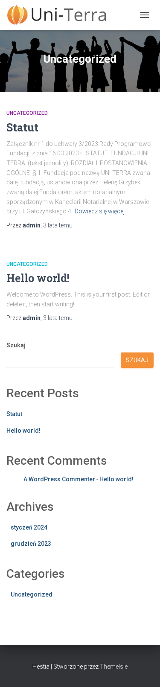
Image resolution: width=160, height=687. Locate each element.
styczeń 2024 (29, 527)
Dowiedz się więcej (100, 211)
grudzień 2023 (31, 543)
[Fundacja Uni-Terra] (59, 15)
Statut (22, 127)
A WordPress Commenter (59, 479)
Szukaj (16, 345)
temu (58, 225)
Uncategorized (27, 113)
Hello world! (38, 278)
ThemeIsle (114, 666)
